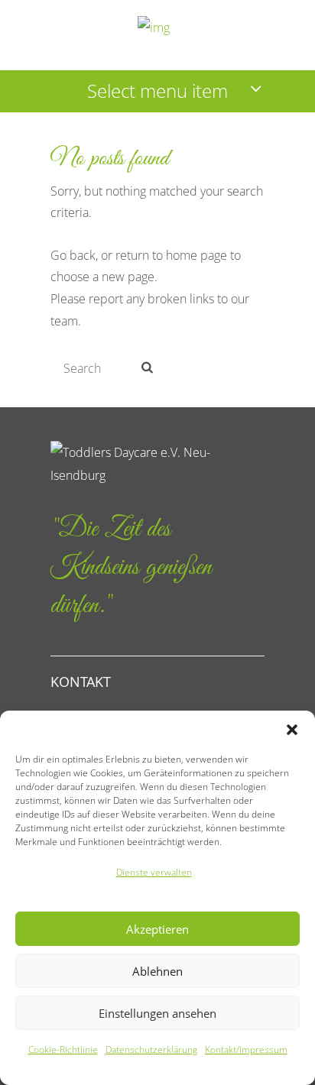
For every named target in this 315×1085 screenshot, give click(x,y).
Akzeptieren (157, 929)
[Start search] (145, 367)
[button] (292, 729)
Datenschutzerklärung (151, 1049)
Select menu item (157, 90)
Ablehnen (157, 971)
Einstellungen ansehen (157, 1013)
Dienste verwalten (154, 872)
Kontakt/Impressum (246, 1049)
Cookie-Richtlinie (63, 1049)
